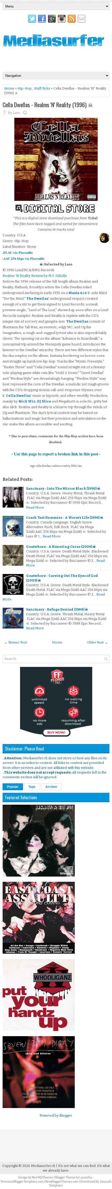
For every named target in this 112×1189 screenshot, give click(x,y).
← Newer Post (15, 642)
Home (9, 88)
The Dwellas (37, 298)
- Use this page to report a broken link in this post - (56, 454)
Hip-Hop (24, 88)
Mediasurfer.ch (43, 1166)
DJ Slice (44, 401)
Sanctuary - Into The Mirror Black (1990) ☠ (63, 488)
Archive (51, 787)
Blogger (65, 1115)
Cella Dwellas (18, 396)
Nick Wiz (26, 401)
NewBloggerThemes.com (61, 1181)
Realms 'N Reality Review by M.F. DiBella (35, 276)
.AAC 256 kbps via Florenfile (24, 258)
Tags (31, 787)
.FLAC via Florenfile (18, 252)
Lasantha (85, 1177)
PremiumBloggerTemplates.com (22, 1181)
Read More (35, 507)
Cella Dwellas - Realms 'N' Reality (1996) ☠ (48, 104)
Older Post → (97, 642)
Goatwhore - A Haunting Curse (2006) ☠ (61, 547)
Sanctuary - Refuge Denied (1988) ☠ (57, 609)
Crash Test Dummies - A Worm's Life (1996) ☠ (64, 518)
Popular (12, 787)
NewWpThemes (42, 1177)
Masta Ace (78, 293)
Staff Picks (42, 88)
